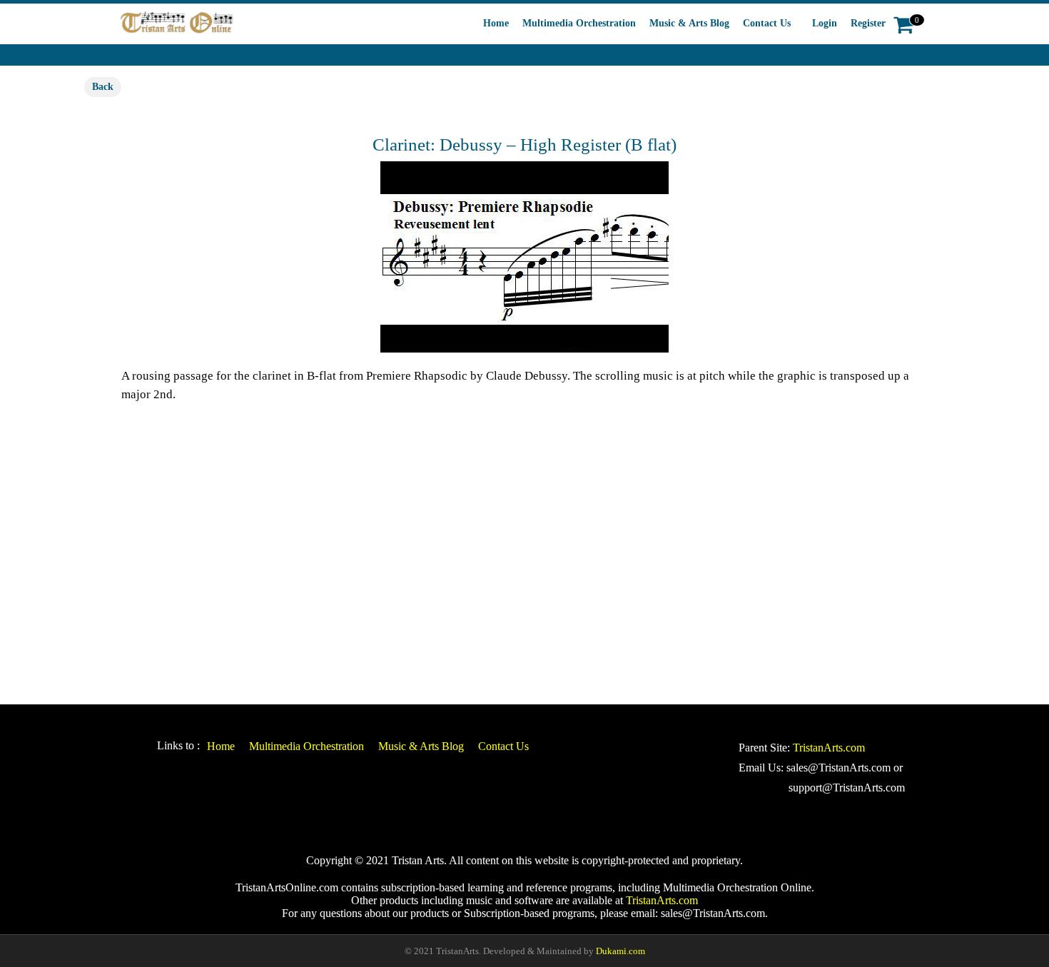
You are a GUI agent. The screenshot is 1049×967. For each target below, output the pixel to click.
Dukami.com (620, 951)
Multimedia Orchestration (579, 23)
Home (496, 23)
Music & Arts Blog (689, 23)
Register (868, 23)
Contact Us (767, 23)
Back (102, 86)
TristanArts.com (829, 747)
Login (824, 23)
